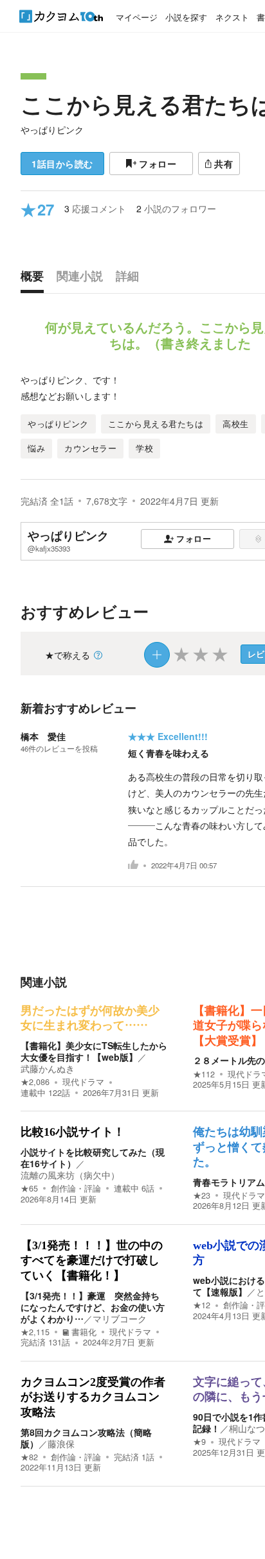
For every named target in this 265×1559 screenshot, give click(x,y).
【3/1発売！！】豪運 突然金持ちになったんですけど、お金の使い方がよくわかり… (93, 1307)
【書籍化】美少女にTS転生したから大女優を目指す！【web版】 (94, 1051)
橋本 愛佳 (43, 736)
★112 (204, 1074)
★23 (201, 1195)
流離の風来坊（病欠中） (70, 1174)
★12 (201, 1305)
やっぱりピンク (52, 129)
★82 (29, 1457)
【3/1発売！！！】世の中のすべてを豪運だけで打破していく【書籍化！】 (92, 1260)
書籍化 (83, 1332)
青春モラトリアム (229, 1182)
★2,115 (35, 1332)
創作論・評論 (76, 1188)
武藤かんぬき (48, 1068)
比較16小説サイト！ (73, 1131)
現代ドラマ (83, 1082)
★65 (29, 1188)
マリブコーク (120, 1318)
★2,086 (35, 1082)
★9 (199, 1442)
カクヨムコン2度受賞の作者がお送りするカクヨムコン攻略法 (93, 1397)
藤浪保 (61, 1443)
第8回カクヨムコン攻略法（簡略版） (86, 1438)
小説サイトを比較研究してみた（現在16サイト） (93, 1157)
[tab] (35, 279)
